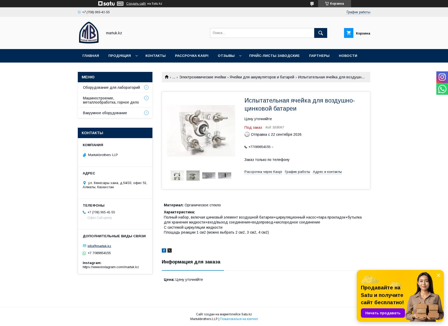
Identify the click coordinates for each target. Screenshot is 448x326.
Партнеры (319, 56)
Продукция (119, 56)
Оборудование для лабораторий (111, 87)
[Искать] (320, 33)
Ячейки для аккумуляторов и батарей (262, 77)
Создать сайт (136, 3)
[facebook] (164, 251)
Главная (90, 56)
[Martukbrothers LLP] (89, 42)
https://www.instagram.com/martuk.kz (111, 267)
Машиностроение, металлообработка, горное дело (111, 100)
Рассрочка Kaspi (191, 56)
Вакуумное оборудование (105, 113)
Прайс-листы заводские (274, 56)
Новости (348, 56)
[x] (169, 251)
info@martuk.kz (99, 246)
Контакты (155, 56)
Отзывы (226, 56)
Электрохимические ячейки (202, 77)
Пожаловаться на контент (239, 319)
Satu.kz (246, 314)
